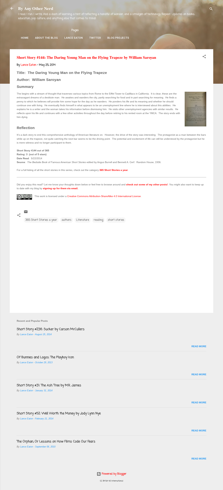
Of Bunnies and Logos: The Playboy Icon (45, 357)
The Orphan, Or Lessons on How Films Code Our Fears (56, 441)
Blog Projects (118, 37)
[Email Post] (26, 213)
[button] (204, 57)
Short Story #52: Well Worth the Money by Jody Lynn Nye (59, 413)
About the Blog (46, 37)
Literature (82, 220)
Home (25, 37)
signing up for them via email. (60, 188)
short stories (116, 220)
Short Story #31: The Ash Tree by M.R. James (49, 385)
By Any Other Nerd (35, 8)
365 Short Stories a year (113, 170)
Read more (198, 346)
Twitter (95, 37)
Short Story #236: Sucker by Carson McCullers (50, 329)
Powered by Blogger (113, 474)
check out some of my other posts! (147, 184)
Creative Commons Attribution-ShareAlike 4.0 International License (104, 196)
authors (66, 220)
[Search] (211, 9)
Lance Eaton (73, 37)
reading (98, 220)
